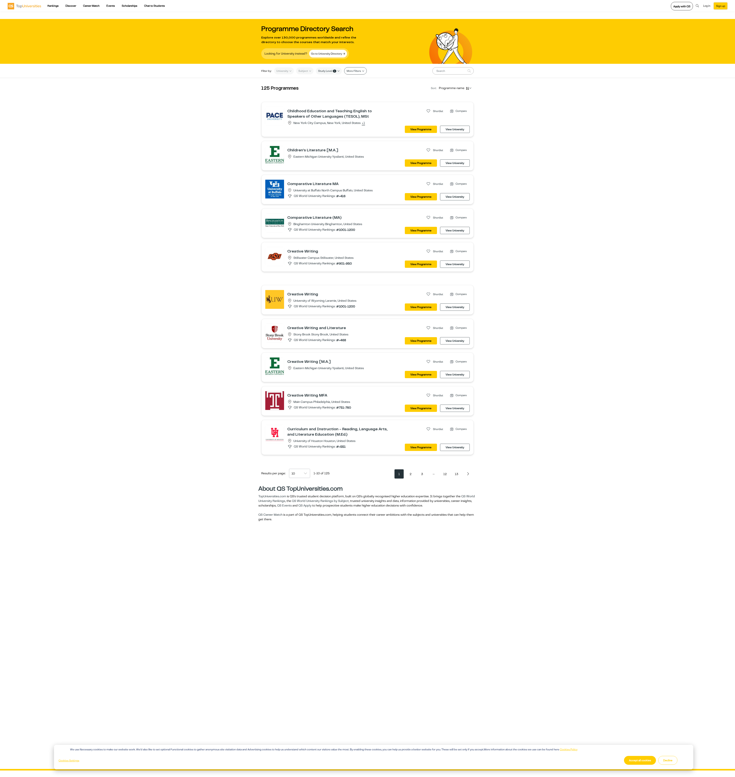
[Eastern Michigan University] (274, 155)
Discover (70, 5)
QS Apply (304, 505)
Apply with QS (681, 6)
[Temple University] (274, 400)
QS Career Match (270, 515)
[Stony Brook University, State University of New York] (274, 333)
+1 (363, 123)
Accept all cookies (640, 760)
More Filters (354, 71)
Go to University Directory (327, 53)
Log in (706, 5)
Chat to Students (154, 5)
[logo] (24, 6)
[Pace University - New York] (274, 116)
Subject (303, 71)
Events (110, 5)
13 (456, 474)
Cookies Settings (69, 760)
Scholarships (129, 5)
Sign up (720, 6)
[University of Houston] (274, 434)
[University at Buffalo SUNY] (274, 189)
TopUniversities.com (272, 496)
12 (445, 474)
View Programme (420, 129)
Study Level (326, 71)
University (282, 71)
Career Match (91, 5)
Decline (667, 760)
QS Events (284, 505)
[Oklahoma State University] (274, 256)
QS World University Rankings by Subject (320, 501)
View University (455, 129)
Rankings (53, 5)
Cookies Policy (568, 749)
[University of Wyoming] (274, 299)
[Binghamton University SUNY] (274, 223)
